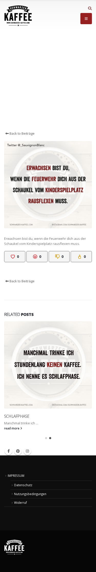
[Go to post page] (48, 365)
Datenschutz (23, 485)
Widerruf (20, 502)
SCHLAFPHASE (16, 416)
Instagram (27, 451)
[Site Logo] (18, 15)
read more (12, 428)
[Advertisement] (48, 80)
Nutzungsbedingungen (30, 494)
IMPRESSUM (16, 475)
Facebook (8, 451)
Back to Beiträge (22, 133)
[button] (90, 8)
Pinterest (18, 451)
